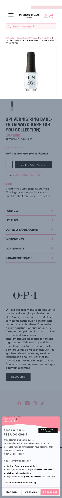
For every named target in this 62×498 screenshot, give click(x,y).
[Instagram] (35, 403)
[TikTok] (42, 403)
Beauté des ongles (27, 38)
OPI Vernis (45, 38)
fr (60, 2)
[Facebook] (19, 403)
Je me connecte (33, 164)
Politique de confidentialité (19, 482)
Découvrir (18, 376)
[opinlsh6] (12, 106)
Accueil (10, 38)
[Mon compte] (46, 16)
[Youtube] (27, 403)
